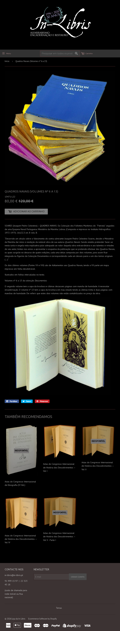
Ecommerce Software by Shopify (42, 618)
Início (7, 61)
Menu (8, 53)
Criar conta (78, 577)
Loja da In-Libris (18, 618)
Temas (59, 608)
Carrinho (89, 53)
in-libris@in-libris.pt (14, 575)
